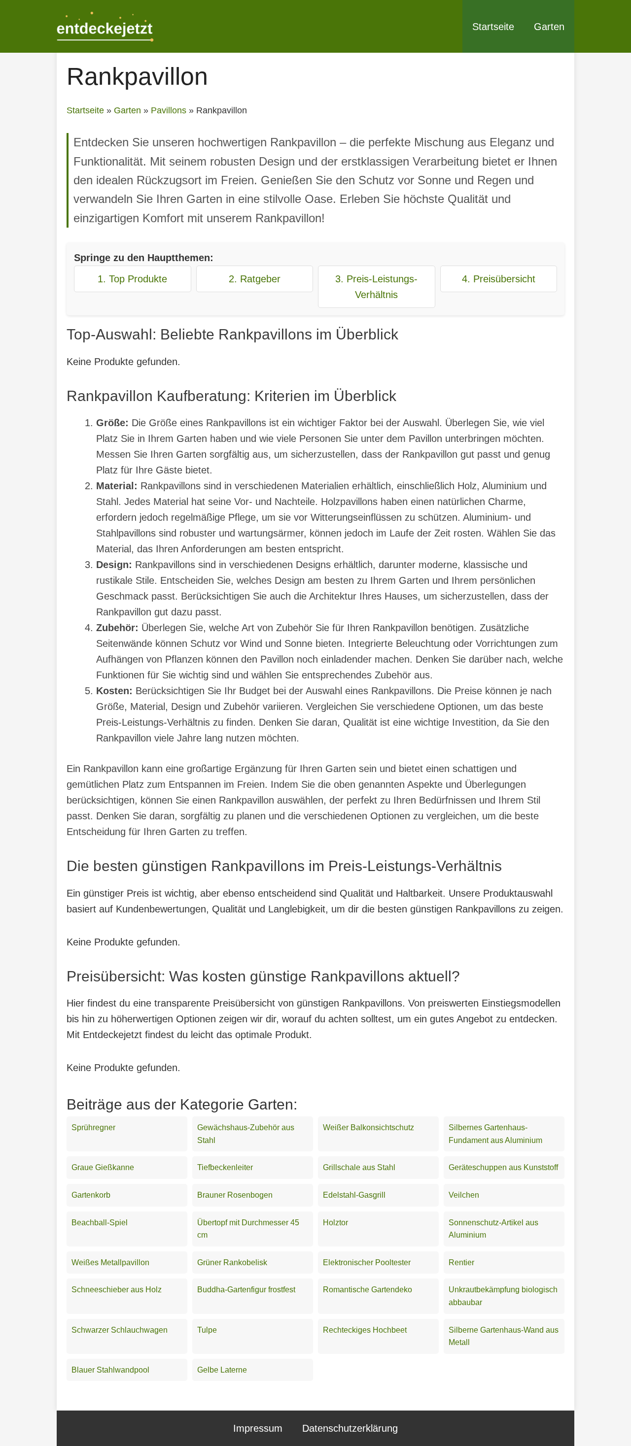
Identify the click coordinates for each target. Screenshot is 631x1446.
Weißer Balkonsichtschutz (368, 1127)
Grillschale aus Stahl (359, 1167)
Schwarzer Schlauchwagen (119, 1330)
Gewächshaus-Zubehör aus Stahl (245, 1133)
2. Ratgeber (254, 278)
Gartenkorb (90, 1195)
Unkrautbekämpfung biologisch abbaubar (503, 1296)
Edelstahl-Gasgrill (354, 1195)
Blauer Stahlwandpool (110, 1370)
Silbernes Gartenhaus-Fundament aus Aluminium (495, 1133)
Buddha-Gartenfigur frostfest (246, 1289)
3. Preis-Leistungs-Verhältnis (376, 286)
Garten (549, 26)
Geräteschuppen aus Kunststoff (503, 1167)
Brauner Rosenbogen (235, 1195)
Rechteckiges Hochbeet (365, 1330)
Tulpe (207, 1330)
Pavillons (168, 110)
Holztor (335, 1222)
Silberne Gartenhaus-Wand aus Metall (504, 1336)
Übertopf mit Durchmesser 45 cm (248, 1229)
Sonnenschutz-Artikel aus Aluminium (493, 1229)
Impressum (257, 1428)
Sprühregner (93, 1127)
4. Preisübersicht (498, 278)
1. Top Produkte (132, 278)
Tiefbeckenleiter (225, 1167)
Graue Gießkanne (102, 1167)
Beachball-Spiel (99, 1222)
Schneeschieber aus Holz (116, 1289)
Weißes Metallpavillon (110, 1262)
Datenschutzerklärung (350, 1428)
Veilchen (464, 1195)
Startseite (493, 26)
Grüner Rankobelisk (232, 1262)
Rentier (461, 1262)
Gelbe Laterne (222, 1370)
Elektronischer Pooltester (367, 1262)
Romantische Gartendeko (367, 1289)
